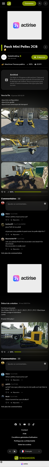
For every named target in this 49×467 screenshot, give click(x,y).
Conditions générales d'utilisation (24, 437)
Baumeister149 (10, 239)
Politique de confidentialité (24, 441)
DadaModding (13, 56)
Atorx (7, 214)
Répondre (16, 220)
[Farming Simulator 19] (5, 50)
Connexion (29, 3)
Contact (24, 430)
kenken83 (9, 224)
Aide (24, 434)
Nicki (7, 397)
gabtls (7, 384)
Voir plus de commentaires (11, 253)
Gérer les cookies (24, 445)
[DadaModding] (4, 57)
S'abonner (41, 57)
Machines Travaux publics (15, 64)
